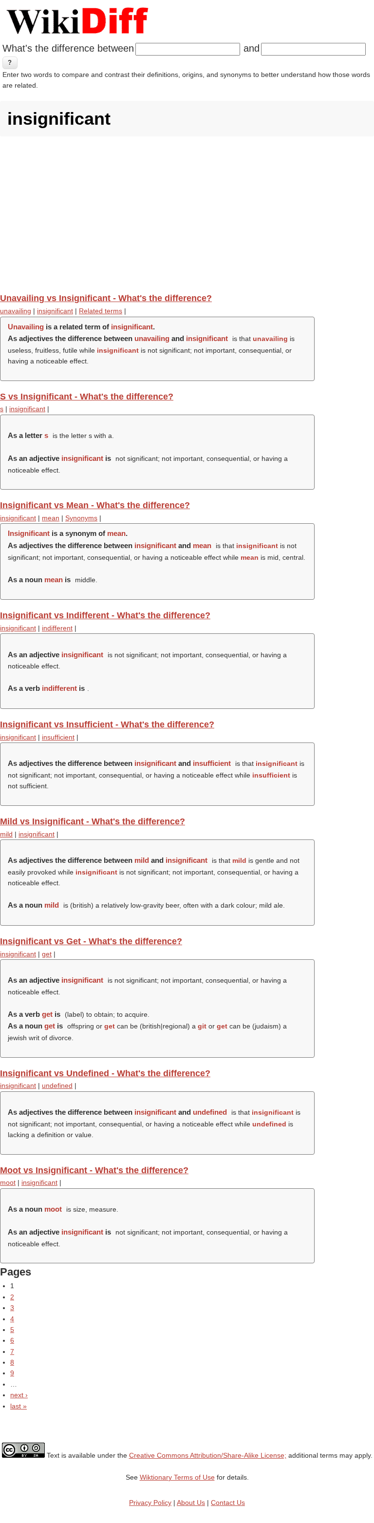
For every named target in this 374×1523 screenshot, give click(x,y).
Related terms (100, 311)
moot (8, 1182)
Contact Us (228, 1502)
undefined (57, 1085)
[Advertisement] (187, 214)
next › (19, 1395)
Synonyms (81, 518)
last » (18, 1406)
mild (6, 834)
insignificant (55, 311)
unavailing (15, 311)
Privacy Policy (150, 1502)
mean (50, 518)
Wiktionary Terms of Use (177, 1477)
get (47, 954)
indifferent (57, 628)
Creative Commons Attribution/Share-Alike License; (207, 1455)
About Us (191, 1502)
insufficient (58, 737)
